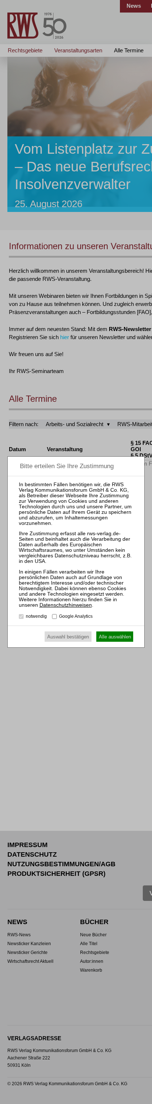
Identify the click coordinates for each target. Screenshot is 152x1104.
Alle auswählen (115, 637)
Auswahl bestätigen (68, 637)
